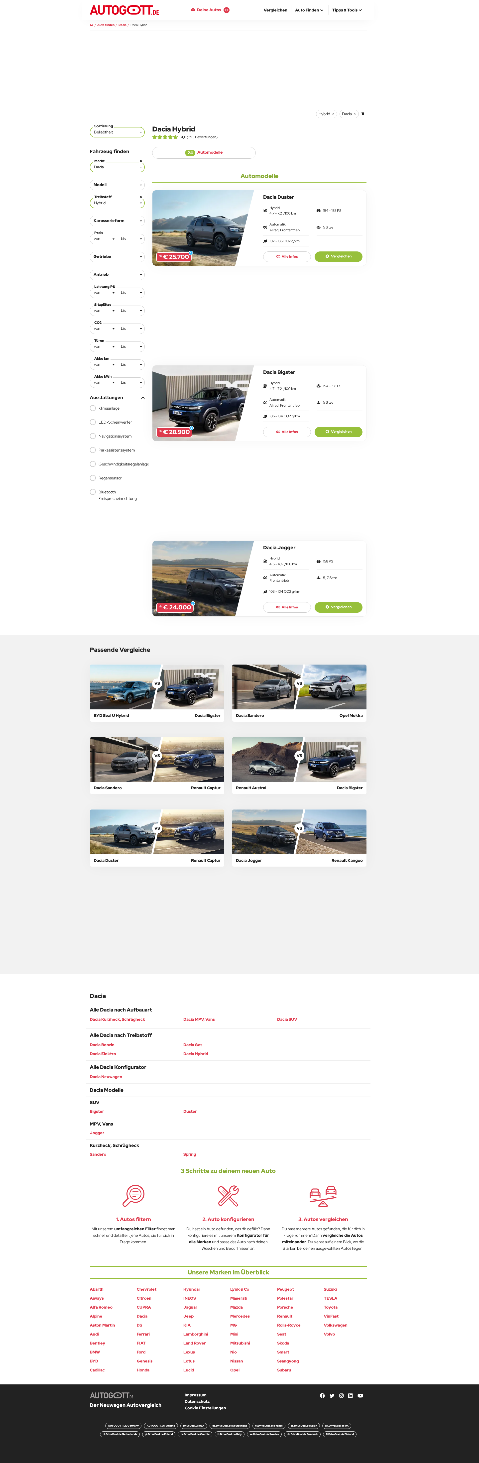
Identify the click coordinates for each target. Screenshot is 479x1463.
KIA (187, 1325)
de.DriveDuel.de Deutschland (229, 1425)
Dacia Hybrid (195, 1053)
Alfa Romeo (101, 1307)
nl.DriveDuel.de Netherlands (120, 1434)
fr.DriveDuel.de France (269, 1425)
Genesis (144, 1361)
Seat (281, 1334)
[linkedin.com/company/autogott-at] (350, 1396)
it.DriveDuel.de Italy (230, 1434)
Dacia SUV (287, 1019)
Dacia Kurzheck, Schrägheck (117, 1019)
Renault (284, 1316)
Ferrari (143, 1334)
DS (139, 1325)
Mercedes (240, 1316)
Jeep (188, 1316)
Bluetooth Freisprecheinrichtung (118, 495)
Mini (234, 1334)
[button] (310, 10)
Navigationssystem (115, 436)
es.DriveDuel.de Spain (304, 1425)
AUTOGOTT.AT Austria (161, 1425)
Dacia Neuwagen (106, 1076)
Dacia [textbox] (118, 166)
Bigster (97, 1111)
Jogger (97, 1132)
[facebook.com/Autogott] (322, 1396)
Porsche (285, 1307)
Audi (94, 1334)
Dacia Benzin (102, 1044)
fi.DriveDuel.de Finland (340, 1434)
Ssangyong (288, 1361)
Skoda (283, 1343)
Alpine (96, 1316)
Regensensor (110, 478)
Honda (143, 1370)
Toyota (331, 1307)
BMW (95, 1352)
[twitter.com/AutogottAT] (332, 1396)
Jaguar (190, 1307)
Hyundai (191, 1289)
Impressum (196, 1395)
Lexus (189, 1352)
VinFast (331, 1316)
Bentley (97, 1343)
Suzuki (330, 1289)
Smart (283, 1352)
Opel (235, 1370)
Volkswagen (336, 1325)
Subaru (284, 1370)
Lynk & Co (239, 1289)
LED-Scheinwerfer (115, 422)
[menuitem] (275, 10)
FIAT (141, 1343)
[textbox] (103, 238)
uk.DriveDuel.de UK (337, 1425)
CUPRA (144, 1307)
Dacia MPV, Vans (199, 1019)
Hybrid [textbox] (118, 202)
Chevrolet (146, 1289)
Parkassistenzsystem (117, 450)
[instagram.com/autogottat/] (341, 1396)
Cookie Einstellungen (205, 1408)
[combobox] (117, 132)
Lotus (189, 1361)
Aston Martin (102, 1325)
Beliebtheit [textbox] (103, 132)
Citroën (144, 1298)
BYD (94, 1361)
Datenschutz (197, 1401)
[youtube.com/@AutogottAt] (360, 1396)
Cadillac (97, 1370)
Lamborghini (195, 1334)
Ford (141, 1352)
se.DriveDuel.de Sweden (264, 1434)
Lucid (188, 1370)
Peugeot (285, 1289)
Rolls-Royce (289, 1325)
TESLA (330, 1298)
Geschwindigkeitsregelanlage (122, 464)
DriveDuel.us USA (193, 1425)
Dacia (142, 1316)
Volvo (329, 1334)
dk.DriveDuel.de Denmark (302, 1434)
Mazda (236, 1307)
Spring (189, 1154)
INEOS (189, 1298)
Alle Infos (289, 256)
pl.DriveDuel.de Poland (159, 1434)
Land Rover (194, 1343)
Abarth (97, 1289)
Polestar (285, 1298)
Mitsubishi (240, 1343)
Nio (233, 1352)
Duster (190, 1111)
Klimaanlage (109, 408)
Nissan (236, 1361)
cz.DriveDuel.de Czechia (195, 1434)
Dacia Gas (192, 1044)
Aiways (97, 1298)
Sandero (98, 1154)
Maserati (238, 1298)
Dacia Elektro (103, 1053)
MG (233, 1325)
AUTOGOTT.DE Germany (123, 1425)
